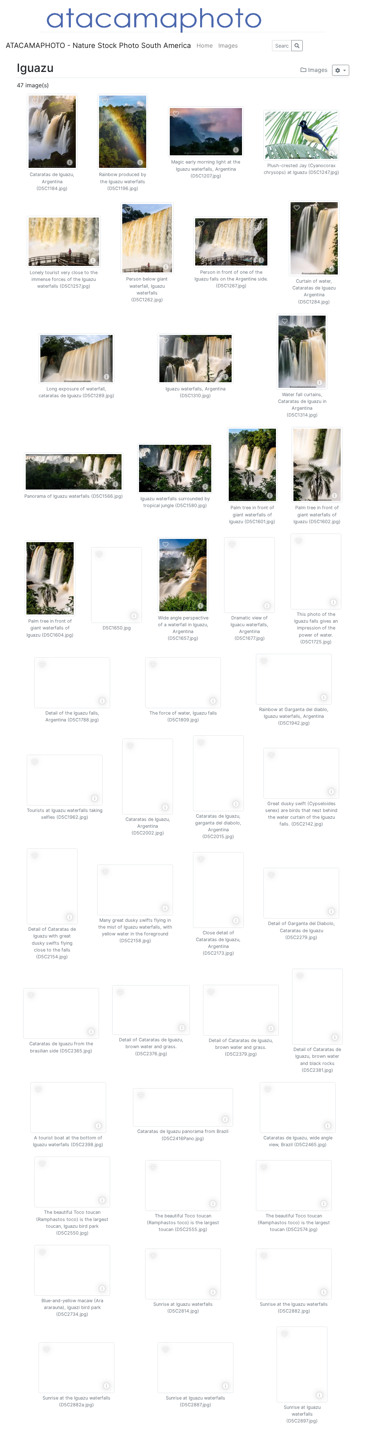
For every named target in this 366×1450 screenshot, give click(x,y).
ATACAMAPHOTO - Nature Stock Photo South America (98, 45)
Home (205, 45)
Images (228, 45)
